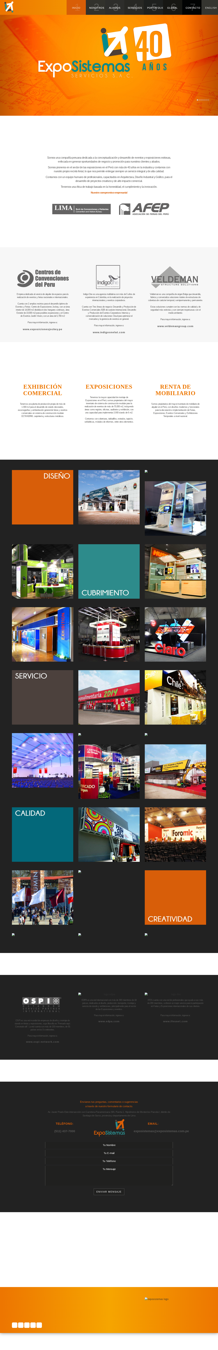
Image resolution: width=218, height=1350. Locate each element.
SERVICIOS (135, 7)
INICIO (76, 7)
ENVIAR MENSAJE (109, 1191)
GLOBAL (172, 7)
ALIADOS (114, 7)
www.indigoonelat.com (109, 332)
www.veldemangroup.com (175, 326)
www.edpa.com (109, 1021)
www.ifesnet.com (175, 1021)
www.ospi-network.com (42, 1041)
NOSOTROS (96, 7)
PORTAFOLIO (155, 7)
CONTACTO (193, 7)
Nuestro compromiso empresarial (109, 192)
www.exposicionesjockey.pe (42, 329)
